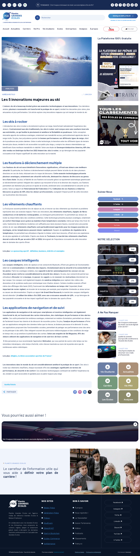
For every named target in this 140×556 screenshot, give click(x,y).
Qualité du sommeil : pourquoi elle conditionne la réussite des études (128, 339)
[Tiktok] (132, 5)
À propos (94, 29)
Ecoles (60, 29)
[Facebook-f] (112, 5)
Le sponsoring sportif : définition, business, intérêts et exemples (37, 251)
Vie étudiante (48, 29)
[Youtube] (128, 5)
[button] (16, 29)
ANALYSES (9, 89)
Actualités (15, 29)
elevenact (128, 552)
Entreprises (71, 29)
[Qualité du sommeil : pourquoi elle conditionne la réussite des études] (107, 338)
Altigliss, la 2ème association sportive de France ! (31, 356)
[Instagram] (120, 5)
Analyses (83, 29)
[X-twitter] (116, 5)
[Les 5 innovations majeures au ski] (75, 392)
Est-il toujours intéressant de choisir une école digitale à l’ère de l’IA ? (72, 5)
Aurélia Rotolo (8, 94)
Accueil (6, 29)
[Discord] (136, 5)
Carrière (27, 29)
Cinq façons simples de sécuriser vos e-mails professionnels (126, 353)
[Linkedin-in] (124, 5)
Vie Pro (36, 29)
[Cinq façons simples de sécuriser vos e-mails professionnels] (107, 352)
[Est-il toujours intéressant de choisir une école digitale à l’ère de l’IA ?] (107, 323)
